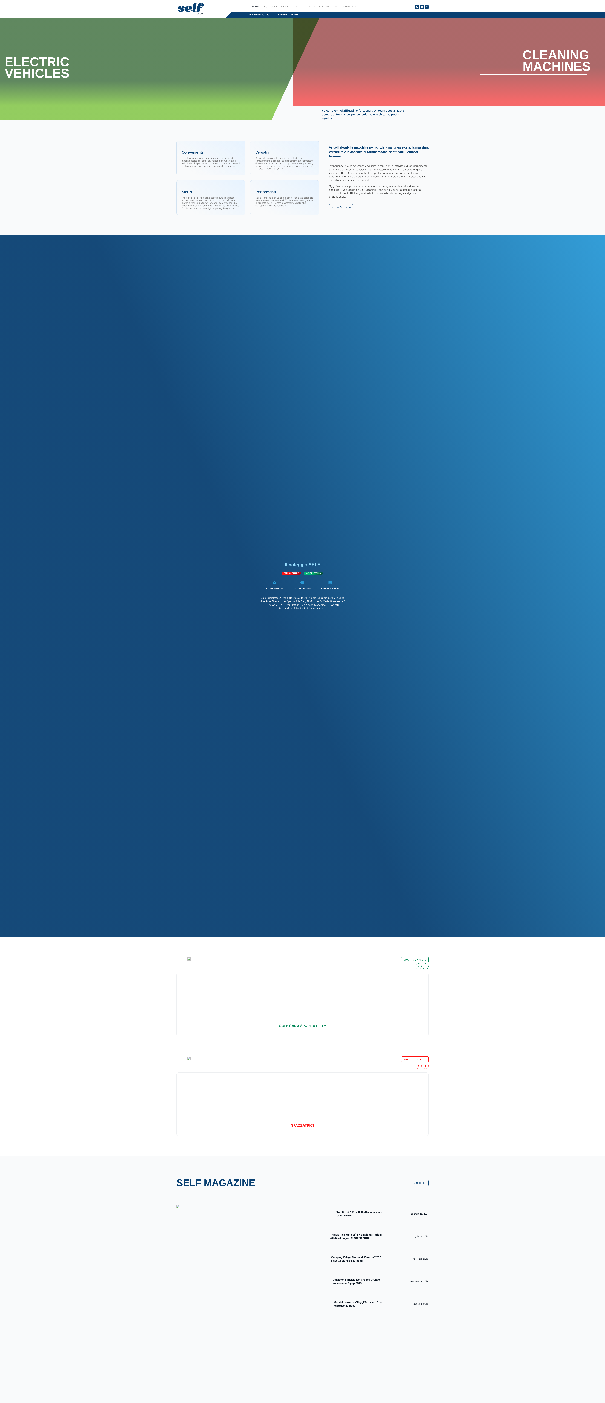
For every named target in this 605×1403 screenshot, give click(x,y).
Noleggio (270, 6)
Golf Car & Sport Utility (302, 1026)
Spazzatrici (302, 1125)
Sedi (312, 6)
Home (256, 6)
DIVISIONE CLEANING (288, 14)
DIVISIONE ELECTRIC (258, 14)
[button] (419, 966)
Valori (300, 6)
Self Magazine (329, 6)
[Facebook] (417, 7)
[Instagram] (427, 7)
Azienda (286, 6)
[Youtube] (422, 7)
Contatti (349, 6)
